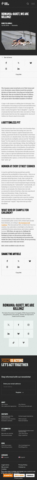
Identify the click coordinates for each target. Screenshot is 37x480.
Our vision (4, 404)
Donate (3, 430)
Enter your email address (12, 384)
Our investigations (24, 445)
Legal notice (5, 465)
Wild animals (22, 419)
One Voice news (6, 445)
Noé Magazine (22, 447)
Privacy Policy (22, 465)
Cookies (3, 469)
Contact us (21, 467)
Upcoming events (6, 447)
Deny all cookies (19, 475)
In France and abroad (25, 406)
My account (5, 467)
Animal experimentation (25, 416)
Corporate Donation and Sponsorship (25, 431)
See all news (8, 57)
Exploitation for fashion (8, 419)
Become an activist (7, 433)
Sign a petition (22, 435)
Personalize (30, 475)
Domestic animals (6, 420)
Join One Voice (23, 433)
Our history (21, 404)
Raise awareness (6, 435)
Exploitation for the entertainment (7, 417)
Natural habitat (23, 420)
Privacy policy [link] (18, 478)
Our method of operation (8, 406)
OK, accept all (8, 475)
